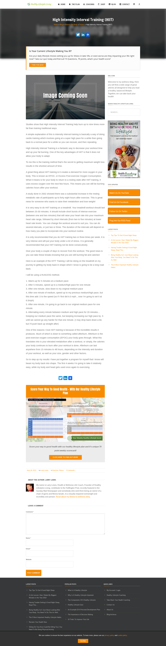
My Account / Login (113, 590)
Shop (102, 4)
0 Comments (70, 470)
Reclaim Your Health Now (38, 622)
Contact (126, 4)
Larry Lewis (44, 470)
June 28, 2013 (31, 470)
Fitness (81, 24)
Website (28, 559)
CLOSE (83, 641)
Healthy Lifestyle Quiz (75, 605)
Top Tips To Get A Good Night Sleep (123, 235)
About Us (110, 610)
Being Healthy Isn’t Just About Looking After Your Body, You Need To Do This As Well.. (124, 257)
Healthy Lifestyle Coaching (116, 595)
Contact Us (111, 605)
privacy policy (109, 635)
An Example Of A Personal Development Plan (84, 610)
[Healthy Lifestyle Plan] (65, 441)
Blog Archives (111, 614)
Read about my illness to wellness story (73, 497)
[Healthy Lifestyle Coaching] (124, 177)
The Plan (75, 4)
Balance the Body (71, 24)
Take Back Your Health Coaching (118, 600)
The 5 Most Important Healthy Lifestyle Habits (45, 617)
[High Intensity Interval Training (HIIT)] (65, 119)
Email (28, 549)
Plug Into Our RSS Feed (119, 221)
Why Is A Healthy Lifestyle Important (81, 595)
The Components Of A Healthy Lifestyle (82, 600)
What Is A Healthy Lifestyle (77, 590)
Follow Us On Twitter (118, 211)
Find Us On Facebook (118, 202)
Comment (30, 512)
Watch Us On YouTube (119, 193)
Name (28, 538)
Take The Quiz (38, 65)
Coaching (89, 4)
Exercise (55, 470)
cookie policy (122, 635)
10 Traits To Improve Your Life (78, 619)
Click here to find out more (65, 457)
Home (62, 4)
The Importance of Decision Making (80, 614)
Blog (113, 4)
